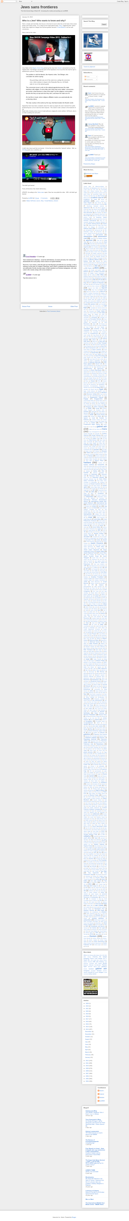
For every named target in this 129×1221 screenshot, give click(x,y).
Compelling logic (90, 1143)
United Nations (94, 894)
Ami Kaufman (95, 219)
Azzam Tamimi (89, 256)
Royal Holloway (101, 796)
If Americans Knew (102, 490)
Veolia (105, 903)
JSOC (85, 585)
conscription (95, 331)
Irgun (99, 509)
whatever (104, 912)
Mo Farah (103, 673)
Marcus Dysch (93, 645)
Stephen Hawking (99, 844)
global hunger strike (100, 441)
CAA (86, 297)
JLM (105, 567)
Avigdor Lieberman (97, 253)
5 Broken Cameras (94, 191)
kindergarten (104, 596)
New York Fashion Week (91, 703)
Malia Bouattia (93, 643)
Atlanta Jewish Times (95, 251)
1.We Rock (102, 188)
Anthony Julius (88, 228)
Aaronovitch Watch (97, 194)
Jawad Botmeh (91, 530)
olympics (86, 724)
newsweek (104, 706)
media (87, 659)
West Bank (100, 910)
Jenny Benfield (93, 124)
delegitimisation (88, 368)
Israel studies (102, 520)
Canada (86, 304)
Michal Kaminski (101, 665)
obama (97, 719)
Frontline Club (103, 421)
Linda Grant (101, 623)
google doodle (102, 444)
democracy (100, 368)
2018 (87, 1016)
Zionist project (97, 944)
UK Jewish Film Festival (99, 887)
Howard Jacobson (95, 484)
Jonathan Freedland (97, 577)
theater (87, 868)
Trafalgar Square (103, 876)
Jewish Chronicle (96, 543)
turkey (97, 879)
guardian (96, 449)
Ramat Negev (101, 777)
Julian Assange (98, 586)
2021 (87, 1008)
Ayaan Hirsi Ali (95, 255)
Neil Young (104, 695)
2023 (87, 1006)
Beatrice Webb (101, 270)
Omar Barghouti (103, 724)
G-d (89, 426)
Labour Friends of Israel (94, 603)
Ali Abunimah (88, 214)
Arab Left (91, 242)
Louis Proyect (92, 634)
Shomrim (103, 821)
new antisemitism (97, 700)
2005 (87, 1078)
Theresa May (87, 869)
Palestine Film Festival (100, 734)
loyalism (85, 635)
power (103, 763)
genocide (97, 433)
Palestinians (100, 744)
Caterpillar (92, 307)
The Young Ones (103, 866)
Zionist (89, 941)
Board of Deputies (98, 282)
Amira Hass (102, 219)
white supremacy (91, 913)
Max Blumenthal (98, 656)
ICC (89, 490)
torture (105, 874)
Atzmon (105, 251)
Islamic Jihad (101, 512)
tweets (103, 879)
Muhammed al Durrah (89, 687)
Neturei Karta (87, 700)
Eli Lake (101, 394)
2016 (87, 1021)
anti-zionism (99, 234)
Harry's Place (99, 460)
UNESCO (91, 890)
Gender (103, 431)
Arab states (92, 243)
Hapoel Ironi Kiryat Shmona (100, 457)
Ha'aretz (60, 68)
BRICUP (102, 291)
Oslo (91, 729)
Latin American (103, 608)
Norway (103, 716)
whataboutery (95, 912)
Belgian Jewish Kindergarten (97, 273)
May (86, 1047)
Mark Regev (95, 648)
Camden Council (101, 299)
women (85, 918)
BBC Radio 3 (104, 266)
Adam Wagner (88, 203)
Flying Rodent (101, 414)
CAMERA (98, 301)
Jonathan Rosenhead (99, 580)
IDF (94, 490)
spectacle (102, 838)
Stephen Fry (87, 844)
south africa (87, 838)
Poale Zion (104, 759)
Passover (99, 745)
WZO (86, 926)
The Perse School (99, 861)
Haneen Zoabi (99, 455)
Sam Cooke (88, 803)
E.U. (99, 381)
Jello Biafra (90, 531)
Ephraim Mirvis (99, 400)
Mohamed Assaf (88, 675)
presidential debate (97, 764)
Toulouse (94, 876)
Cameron (105, 301)
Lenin (103, 615)
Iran (99, 506)
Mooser (87, 681)
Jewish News (103, 553)
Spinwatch (98, 839)
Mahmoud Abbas (94, 640)
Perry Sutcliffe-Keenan (100, 753)
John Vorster (95, 573)
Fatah (91, 413)
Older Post (74, 306)
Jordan (85, 581)
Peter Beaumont (101, 755)
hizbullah (86, 472)
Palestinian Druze (94, 740)
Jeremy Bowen (87, 533)
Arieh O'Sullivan (94, 246)
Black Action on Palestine (99, 281)
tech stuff (100, 857)
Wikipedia (98, 915)
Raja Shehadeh (92, 777)
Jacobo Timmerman (90, 528)
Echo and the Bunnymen (90, 384)
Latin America (94, 608)
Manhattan (86, 645)
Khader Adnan (94, 592)
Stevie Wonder (97, 847)
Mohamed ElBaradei (88, 676)
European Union (100, 410)
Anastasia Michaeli (88, 222)
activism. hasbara (100, 201)
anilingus (93, 227)
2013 (87, 1029)
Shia (95, 820)
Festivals (86, 414)
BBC (96, 266)
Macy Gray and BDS (89, 638)
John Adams (86, 570)
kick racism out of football (91, 596)
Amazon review (88, 217)
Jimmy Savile (87, 567)
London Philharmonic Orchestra (92, 629)
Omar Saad (88, 726)
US (84, 899)
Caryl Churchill (101, 304)
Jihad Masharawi (93, 565)
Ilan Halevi (100, 491)
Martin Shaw (99, 651)
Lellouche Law (96, 615)
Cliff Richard (102, 324)
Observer (104, 719)
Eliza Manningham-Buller (95, 395)
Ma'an (92, 637)
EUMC (90, 408)
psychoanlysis (98, 771)
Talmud (97, 853)
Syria (100, 852)
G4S (94, 426)
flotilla (91, 414)
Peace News (93, 750)
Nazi (85, 694)
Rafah (99, 776)
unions (102, 892)
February (88, 1054)
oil (103, 722)
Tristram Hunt (87, 879)
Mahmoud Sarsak (95, 642)
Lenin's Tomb (87, 616)
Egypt (101, 389)
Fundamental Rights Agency (92, 424)
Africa (94, 207)
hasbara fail (101, 462)
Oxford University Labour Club (97, 731)
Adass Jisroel (91, 204)
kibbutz (103, 594)
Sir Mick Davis (95, 828)
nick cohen (89, 708)
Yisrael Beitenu (103, 931)
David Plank (91, 355)
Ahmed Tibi (96, 209)
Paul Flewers (104, 747)
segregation (99, 810)
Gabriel (102, 1094)
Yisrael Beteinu (61, 27)
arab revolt (98, 242)
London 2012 (98, 626)
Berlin (104, 276)
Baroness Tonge (97, 264)
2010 (87, 1065)
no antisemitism (93, 711)
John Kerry (102, 570)
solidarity (87, 836)
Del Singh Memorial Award (98, 367)
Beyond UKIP (88, 279)
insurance (102, 498)
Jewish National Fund (90, 553)
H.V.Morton (96, 451)
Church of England (93, 320)
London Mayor (101, 627)
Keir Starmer (100, 589)
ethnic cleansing (99, 406)
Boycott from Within (93, 288)
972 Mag (24, 150)
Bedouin (86, 271)
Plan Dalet (90, 759)
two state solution (96, 881)
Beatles (93, 270)
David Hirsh (95, 352)
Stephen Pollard (88, 846)
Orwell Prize (91, 727)
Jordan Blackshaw (95, 581)
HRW (104, 483)
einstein (98, 392)
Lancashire (86, 608)
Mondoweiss (95, 679)
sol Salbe (102, 834)
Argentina (86, 247)
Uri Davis (103, 897)
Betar (93, 278)
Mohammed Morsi (100, 678)
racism (38, 201)
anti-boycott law (98, 230)
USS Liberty (92, 902)
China (103, 314)
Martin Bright (98, 649)
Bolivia (103, 284)
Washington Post (99, 908)
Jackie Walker (96, 527)
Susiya (89, 852)
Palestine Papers (103, 736)
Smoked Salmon (97, 829)
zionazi (85, 936)
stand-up (96, 842)
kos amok (104, 599)
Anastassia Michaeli (100, 222)
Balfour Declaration (98, 258)
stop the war (90, 849)
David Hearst (87, 352)
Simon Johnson (87, 825)
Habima (89, 452)
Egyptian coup (101, 391)
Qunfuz (103, 772)
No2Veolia (87, 713)
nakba (91, 691)
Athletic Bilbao (103, 250)
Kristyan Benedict (97, 600)
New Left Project (93, 702)
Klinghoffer (86, 599)
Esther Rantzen (97, 405)
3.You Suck (95, 189)
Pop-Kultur (93, 763)
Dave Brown (96, 346)
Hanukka (90, 457)
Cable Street (93, 297)
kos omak (87, 600)
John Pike (87, 573)
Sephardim (102, 812)
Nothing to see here (89, 718)
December (88, 1031)
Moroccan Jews (94, 682)
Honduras (102, 482)
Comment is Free (99, 328)
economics (102, 384)
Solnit (95, 836)
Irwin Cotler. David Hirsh (99, 511)
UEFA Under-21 (93, 886)
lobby (101, 624)
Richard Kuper (96, 788)
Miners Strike (96, 670)
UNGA (96, 890)
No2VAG (102, 711)
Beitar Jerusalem (100, 271)
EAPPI (91, 382)
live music (94, 624)
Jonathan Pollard (88, 580)
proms (97, 769)
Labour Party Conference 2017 (98, 605)
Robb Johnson (97, 791)
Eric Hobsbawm (101, 402)
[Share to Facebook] (57, 198)
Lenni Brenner (97, 616)
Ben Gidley (92, 274)
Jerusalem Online (103, 538)
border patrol (87, 286)
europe (97, 408)
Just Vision (102, 588)
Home (50, 306)
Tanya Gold (86, 855)
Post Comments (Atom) (53, 311)
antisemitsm (93, 238)
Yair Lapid (102, 928)
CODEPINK (104, 325)
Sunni (85, 852)
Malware (103, 643)
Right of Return (100, 790)
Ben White (100, 274)
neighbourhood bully (95, 695)
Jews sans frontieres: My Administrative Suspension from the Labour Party (94, 118)
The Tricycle (92, 866)
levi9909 (91, 106)
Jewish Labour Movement (91, 549)
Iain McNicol (86, 488)
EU (84, 408)
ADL (105, 204)
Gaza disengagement (94, 431)
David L (102, 1090)
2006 (87, 1076)
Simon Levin (98, 825)
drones (105, 379)
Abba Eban (92, 195)
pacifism (95, 732)
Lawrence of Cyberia (92, 1190)
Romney (85, 795)
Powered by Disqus (89, 164)
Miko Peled (88, 670)
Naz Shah (103, 692)
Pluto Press (97, 759)
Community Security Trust (98, 330)
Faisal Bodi (93, 411)
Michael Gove (98, 664)
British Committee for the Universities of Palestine (95, 294)
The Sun (101, 864)
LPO (90, 635)
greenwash (92, 448)
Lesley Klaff (104, 618)
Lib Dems (103, 619)
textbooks (86, 860)
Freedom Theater (96, 419)
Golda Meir (102, 443)
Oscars (86, 729)
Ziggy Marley (98, 934)
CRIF (89, 336)
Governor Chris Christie (89, 446)
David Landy (104, 352)
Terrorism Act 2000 (100, 858)
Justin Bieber (87, 589)
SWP (94, 852)
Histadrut (88, 471)
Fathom (97, 413)
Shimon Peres (101, 820)
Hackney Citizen (103, 452)
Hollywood (86, 474)
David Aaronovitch (91, 348)
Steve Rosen (104, 846)
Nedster (102, 1097)
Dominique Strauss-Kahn (99, 374)
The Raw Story (99, 863)
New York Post (101, 703)
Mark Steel (102, 648)
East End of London (100, 382)
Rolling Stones (101, 793)
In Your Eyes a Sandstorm (100, 495)
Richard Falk (87, 788)
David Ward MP (93, 359)
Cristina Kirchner (97, 336)
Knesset (92, 599)
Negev (86, 695)
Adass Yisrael (99, 204)
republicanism (87, 782)
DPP (99, 378)
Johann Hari (102, 569)
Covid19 (103, 333)
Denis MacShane (96, 370)
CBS (85, 309)
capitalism (93, 304)
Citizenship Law (96, 322)
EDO (104, 387)
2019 (87, 1013)
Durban (93, 381)
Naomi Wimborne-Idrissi (101, 690)
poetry (87, 761)
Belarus (85, 273)
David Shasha (87, 357)
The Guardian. (89, 861)
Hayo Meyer (102, 467)
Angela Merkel (92, 225)
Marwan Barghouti (94, 653)
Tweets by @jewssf (89, 66)
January (87, 1057)
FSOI (87, 422)
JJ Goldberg (95, 567)
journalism (102, 583)
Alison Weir (87, 215)
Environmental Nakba (89, 400)
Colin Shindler (100, 327)
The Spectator (93, 864)
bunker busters (103, 296)
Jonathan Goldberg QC (99, 578)
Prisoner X (93, 766)
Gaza (104, 429)
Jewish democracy (88, 546)
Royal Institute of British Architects (92, 798)
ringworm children (88, 791)
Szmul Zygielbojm (89, 853)
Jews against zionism (100, 561)
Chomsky (86, 316)
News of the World (88, 706)
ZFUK (91, 934)
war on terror (94, 907)
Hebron (85, 469)
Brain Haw (94, 289)
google (95, 445)
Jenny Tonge (102, 531)
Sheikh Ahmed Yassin (102, 818)
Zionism (56, 201)
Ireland (95, 508)
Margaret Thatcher (90, 646)
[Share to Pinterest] (58, 198)
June (86, 1044)
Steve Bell (96, 846)
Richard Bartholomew (100, 787)
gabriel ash (102, 426)
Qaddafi (91, 772)
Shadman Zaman (100, 817)
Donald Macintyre (88, 376)
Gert (89, 93)
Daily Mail (102, 341)
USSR (98, 902)
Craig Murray (96, 335)
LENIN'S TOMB (90, 1170)
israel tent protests (88, 522)
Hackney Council (89, 454)
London (91, 626)
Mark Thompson (88, 649)
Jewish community (88, 545)
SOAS (103, 831)
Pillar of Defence (87, 758)
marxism (103, 653)
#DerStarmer (87, 188)
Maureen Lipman (103, 654)
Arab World (99, 243)
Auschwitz (88, 253)
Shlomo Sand (96, 821)
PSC (91, 771)
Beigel (91, 271)
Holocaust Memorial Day (90, 479)
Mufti (104, 686)
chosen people (95, 315)
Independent (89, 496)
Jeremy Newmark (89, 535)
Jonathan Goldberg (88, 578)
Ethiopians (88, 406)
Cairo (99, 297)
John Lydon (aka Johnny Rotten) (91, 572)
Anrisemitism (101, 227)
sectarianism (86, 810)
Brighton (103, 293)
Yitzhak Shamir (89, 932)
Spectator (86, 839)
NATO (97, 692)
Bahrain (85, 258)
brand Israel (103, 290)
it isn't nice (94, 525)
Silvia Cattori (87, 823)
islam (94, 512)
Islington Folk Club (100, 514)
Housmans (86, 483)
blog (37, 68)
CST (99, 338)
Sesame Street (87, 814)
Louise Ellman (102, 633)
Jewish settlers (101, 554)
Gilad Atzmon (93, 440)
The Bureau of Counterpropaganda (92, 1140)
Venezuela (98, 903)
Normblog (87, 716)
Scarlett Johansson (94, 807)
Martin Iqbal (91, 651)
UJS (86, 887)
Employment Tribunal (96, 397)
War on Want (102, 907)
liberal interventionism (93, 621)
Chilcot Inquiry (87, 314)
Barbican (98, 261)
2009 (87, 1068)
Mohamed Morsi (101, 676)
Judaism (101, 585)
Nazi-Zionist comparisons (96, 694)
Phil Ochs (103, 756)
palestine (87, 734)
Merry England (88, 664)
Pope (99, 763)
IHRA (86, 492)
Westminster (86, 912)
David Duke (93, 351)
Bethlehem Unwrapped (101, 278)
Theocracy (93, 868)
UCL (85, 884)
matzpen (95, 654)
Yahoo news (40, 192)
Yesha (105, 929)
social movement (94, 832)
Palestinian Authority (90, 739)
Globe (85, 443)
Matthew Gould (87, 654)
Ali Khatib (95, 214)
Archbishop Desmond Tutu (91, 245)
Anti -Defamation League (101, 228)
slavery (89, 829)
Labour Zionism (88, 607)
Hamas (90, 456)
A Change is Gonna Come (99, 192)
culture (94, 339)
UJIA (106, 886)
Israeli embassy (101, 524)
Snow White (96, 831)
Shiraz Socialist (87, 821)
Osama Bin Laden (101, 727)
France (99, 416)
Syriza (105, 852)
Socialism (102, 832)
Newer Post (26, 306)
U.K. (91, 882)
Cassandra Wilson (88, 306)
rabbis (99, 774)
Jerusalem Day (96, 536)
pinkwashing (96, 758)
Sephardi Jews (93, 812)
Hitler (103, 471)
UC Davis (102, 882)
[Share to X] (55, 198)
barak (103, 259)
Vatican (91, 903)
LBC (101, 611)
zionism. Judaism (93, 940)
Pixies (85, 759)
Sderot (103, 809)
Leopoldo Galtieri (95, 618)
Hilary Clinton (104, 469)
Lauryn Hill (92, 610)
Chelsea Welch (92, 312)
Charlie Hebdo (101, 311)
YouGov (103, 932)
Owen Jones (102, 729)
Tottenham (87, 876)
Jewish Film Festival (89, 548)
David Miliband (98, 354)
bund (96, 296)
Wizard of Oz (97, 916)
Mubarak (87, 686)
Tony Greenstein (93, 873)
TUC (93, 879)
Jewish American (90, 541)
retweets (103, 784)
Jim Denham (102, 565)
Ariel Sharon (103, 247)
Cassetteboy (98, 306)
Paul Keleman (88, 748)
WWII (105, 924)
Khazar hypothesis (88, 594)
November (88, 1034)
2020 (87, 1011)
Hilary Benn (96, 469)
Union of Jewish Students (90, 892)
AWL (89, 255)
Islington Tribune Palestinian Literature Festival (94, 515)
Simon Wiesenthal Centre (99, 826)
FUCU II (101, 422)
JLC (101, 567)
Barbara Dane (88, 261)
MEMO (105, 662)
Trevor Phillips (89, 877)
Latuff (86, 610)
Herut (90, 469)
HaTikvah (33, 201)
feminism (103, 413)
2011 (87, 1063)
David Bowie (87, 349)
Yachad (85, 927)
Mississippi (91, 671)
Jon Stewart (88, 575)
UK (91, 887)
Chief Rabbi (101, 312)
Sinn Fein (87, 828)
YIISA (86, 931)
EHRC (85, 392)
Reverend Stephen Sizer (90, 785)
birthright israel (88, 281)
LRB (94, 635)
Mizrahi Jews (92, 673)
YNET (96, 932)
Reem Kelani (94, 780)
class (94, 324)
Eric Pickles (86, 403)
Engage (86, 399)
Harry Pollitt (89, 460)
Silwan (93, 823)
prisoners (101, 766)
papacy (93, 745)
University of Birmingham (98, 895)
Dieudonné (94, 373)
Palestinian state (88, 744)
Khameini (103, 592)
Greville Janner (101, 448)
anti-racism (100, 233)
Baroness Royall (87, 264)
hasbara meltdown (89, 464)
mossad (104, 684)
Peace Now (102, 750)
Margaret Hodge (103, 645)
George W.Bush (92, 436)
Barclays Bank (101, 262)
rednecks (86, 780)
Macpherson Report (100, 637)
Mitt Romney (101, 671)
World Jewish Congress (99, 920)
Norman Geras (103, 714)
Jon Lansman (103, 573)
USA (100, 900)
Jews (101, 559)
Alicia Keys (102, 214)
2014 (87, 1026)
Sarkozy (100, 806)
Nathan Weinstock (89, 692)
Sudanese (102, 850)
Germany (88, 438)
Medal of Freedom (102, 657)
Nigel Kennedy (101, 710)
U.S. (95, 882)
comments (86, 330)
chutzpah (103, 320)
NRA (99, 718)
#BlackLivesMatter (99, 186)
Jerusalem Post (89, 540)
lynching (87, 637)
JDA (104, 530)
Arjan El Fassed (89, 248)
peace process (88, 752)
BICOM (101, 279)
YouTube (86, 934)
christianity (94, 317)
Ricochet (92, 790)
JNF (86, 569)
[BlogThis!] (53, 198)
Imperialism (87, 495)
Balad (28, 201)
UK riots (98, 889)
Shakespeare (87, 818)
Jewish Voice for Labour (98, 557)
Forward (93, 416)
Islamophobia (88, 514)
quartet (97, 772)
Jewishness (94, 559)
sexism (91, 817)
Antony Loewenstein (92, 1131)
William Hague (88, 916)
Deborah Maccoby (95, 362)
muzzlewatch (97, 689)
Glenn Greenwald (88, 441)
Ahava (89, 209)
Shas (60, 25)
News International (100, 705)
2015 (87, 1024)
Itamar (101, 525)
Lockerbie (86, 626)
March (87, 1052)
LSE (98, 635)
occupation (89, 721)
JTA (92, 585)
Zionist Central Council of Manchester (92, 943)
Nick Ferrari (98, 708)
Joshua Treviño (94, 583)
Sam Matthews (103, 803)
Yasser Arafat (87, 929)
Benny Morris (97, 276)
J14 (89, 527)
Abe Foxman (101, 195)
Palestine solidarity (91, 737)
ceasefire (90, 309)
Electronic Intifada (92, 394)
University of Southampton (91, 897)
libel (84, 621)
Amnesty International (90, 220)
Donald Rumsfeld (98, 376)
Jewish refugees (90, 554)
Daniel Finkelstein (101, 344)
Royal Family (91, 796)
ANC (85, 223)
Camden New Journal (89, 301)
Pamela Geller (87, 745)
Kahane (93, 589)
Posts (88, 76)
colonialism (87, 328)
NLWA (85, 711)
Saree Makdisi (91, 806)
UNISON (86, 894)
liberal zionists (103, 621)
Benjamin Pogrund (88, 276)
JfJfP (85, 566)
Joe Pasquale (94, 569)
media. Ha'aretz (97, 659)
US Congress (94, 900)
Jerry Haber (101, 535)
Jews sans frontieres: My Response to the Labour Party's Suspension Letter (94, 100)
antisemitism (88, 236)
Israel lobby (96, 519)
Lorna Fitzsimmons (98, 632)
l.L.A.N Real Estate (91, 602)
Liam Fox (97, 619)
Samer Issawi (88, 804)
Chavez (85, 312)
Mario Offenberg (101, 646)
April (86, 1049)
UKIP (104, 889)
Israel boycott (87, 519)
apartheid (89, 240)
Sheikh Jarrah (88, 820)
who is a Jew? (101, 913)
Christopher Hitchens (96, 319)
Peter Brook (86, 756)
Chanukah (91, 311)
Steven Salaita (88, 847)
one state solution (98, 726)
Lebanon (102, 613)
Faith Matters (102, 411)
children (96, 314)
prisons (86, 767)
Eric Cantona (92, 402)
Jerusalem (87, 536)
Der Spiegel (103, 957)
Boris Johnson (95, 286)
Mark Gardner (87, 648)
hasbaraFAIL (101, 464)
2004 (87, 1081)
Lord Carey (104, 630)
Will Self (105, 915)
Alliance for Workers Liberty (98, 215)
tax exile (103, 855)
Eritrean (93, 403)
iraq (106, 506)
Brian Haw (88, 291)
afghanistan (87, 207)
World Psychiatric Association (91, 921)
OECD (98, 722)
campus (103, 302)
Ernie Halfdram (101, 403)
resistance (104, 782)
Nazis (105, 694)
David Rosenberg (100, 355)
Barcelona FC (93, 262)
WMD (104, 916)
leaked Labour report (93, 613)
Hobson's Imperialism (98, 472)
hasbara (87, 462)
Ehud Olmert (91, 392)
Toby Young (95, 871)
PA (84, 732)
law (99, 610)
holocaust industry (98, 477)
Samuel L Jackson (97, 804)
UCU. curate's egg (100, 884)
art (106, 248)
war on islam (86, 907)
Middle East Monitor (89, 667)
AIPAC (103, 209)
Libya (87, 623)
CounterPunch (94, 333)
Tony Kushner (98, 874)
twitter (85, 881)
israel (90, 517)
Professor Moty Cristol (89, 769)
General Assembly (88, 433)
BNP (90, 282)
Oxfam (85, 730)
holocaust (94, 474)
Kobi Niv (98, 599)
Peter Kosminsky (95, 756)
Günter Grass (88, 451)
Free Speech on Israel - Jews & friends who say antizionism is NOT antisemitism (95, 1150)
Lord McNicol (88, 632)
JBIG (99, 530)
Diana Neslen (87, 373)
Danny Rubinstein (88, 346)
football (86, 416)
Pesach (85, 755)
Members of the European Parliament (92, 662)
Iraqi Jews (89, 507)
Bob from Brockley (95, 284)
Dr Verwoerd (90, 379)
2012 (87, 1060)
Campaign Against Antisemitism (92, 302)
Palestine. (102, 737)
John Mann (104, 572)
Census (97, 309)
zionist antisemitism (99, 941)
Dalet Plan (88, 344)
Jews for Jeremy (88, 562)
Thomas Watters (96, 869)
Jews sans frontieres (39, 7)
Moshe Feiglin (97, 684)
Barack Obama (94, 259)
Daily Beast (87, 341)
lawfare (91, 611)
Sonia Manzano (101, 836)
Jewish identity (101, 548)
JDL (85, 532)
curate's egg (102, 339)
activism (87, 201)
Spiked (92, 839)
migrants (99, 667)
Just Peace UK (93, 588)
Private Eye (93, 767)
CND (94, 325)
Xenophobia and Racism (98, 926)
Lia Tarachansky (89, 619)
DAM (93, 344)
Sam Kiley (95, 803)
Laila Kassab (102, 607)
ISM (84, 517)
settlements (96, 814)
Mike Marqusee (102, 668)
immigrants (101, 493)
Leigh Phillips (87, 615)
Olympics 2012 (94, 724)
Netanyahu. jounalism (99, 698)
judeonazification (87, 586)
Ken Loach (96, 591)
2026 (87, 1003)
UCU (90, 884)
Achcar (102, 199)
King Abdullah (98, 597)
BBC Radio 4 (88, 268)
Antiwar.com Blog (91, 1111)
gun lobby (104, 449)
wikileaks (91, 915)
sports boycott (96, 841)
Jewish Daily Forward (100, 545)
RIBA (91, 787)
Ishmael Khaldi (87, 512)
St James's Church (88, 842)
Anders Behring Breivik (94, 223)
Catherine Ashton (101, 307)
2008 (87, 1071)
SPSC (103, 841)
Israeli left (86, 525)
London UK (96, 630)
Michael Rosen (92, 665)
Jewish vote (86, 559)
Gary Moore (97, 429)
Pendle (90, 753)
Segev (93, 810)
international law (102, 503)
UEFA (85, 886)
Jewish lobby (100, 551)
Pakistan (102, 732)
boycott (104, 286)
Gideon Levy (96, 438)
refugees (103, 780)
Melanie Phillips (100, 660)
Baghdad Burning (100, 256)
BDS (97, 268)
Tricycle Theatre (100, 877)
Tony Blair (104, 871)
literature (86, 624)
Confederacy (87, 331)
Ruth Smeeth (92, 801)
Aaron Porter (87, 194)
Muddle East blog (97, 686)
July (86, 1042)
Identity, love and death (92, 1171)
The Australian (93, 860)
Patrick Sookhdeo (94, 747)
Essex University (88, 405)
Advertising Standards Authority (95, 206)
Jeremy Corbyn (99, 533)
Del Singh (98, 365)
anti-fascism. (99, 231)
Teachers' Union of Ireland (90, 857)
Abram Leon (86, 197)
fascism (86, 413)
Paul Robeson (97, 748)
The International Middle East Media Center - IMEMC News (95, 1203)
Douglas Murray (92, 378)
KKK (104, 597)
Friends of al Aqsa (93, 421)
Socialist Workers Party (90, 834)
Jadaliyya (99, 528)
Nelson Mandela (90, 697)
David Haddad (101, 351)
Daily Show (93, 343)
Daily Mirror (86, 343)
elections (104, 392)
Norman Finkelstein (89, 714)
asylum (96, 250)
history (95, 471)
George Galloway (96, 435)
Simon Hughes (101, 823)
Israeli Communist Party (89, 524)
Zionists (105, 944)
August (87, 1039)
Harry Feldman (103, 459)
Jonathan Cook (96, 575)
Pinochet (103, 758)
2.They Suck (87, 189)
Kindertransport (88, 597)
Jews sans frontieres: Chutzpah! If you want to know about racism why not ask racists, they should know (95, 159)
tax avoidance (95, 855)
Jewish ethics (100, 546)
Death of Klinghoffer (95, 360)
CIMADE (86, 322)
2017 (87, 1019)
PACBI (89, 732)
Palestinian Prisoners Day (99, 742)
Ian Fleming (100, 488)
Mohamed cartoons (99, 675)
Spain (96, 838)
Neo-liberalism (101, 697)
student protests (100, 849)
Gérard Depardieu (102, 436)
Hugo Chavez (96, 485)
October (87, 1036)
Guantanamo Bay (88, 449)
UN (84, 890)
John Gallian (95, 570)
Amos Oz (102, 220)
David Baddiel (101, 347)
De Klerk (101, 359)
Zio (104, 934)
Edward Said (94, 389)
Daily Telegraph (102, 343)
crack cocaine (87, 335)
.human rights (87, 186)
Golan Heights (92, 443)
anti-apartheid (89, 230)
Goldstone (87, 445)
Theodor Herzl (101, 868)
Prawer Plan (87, 764)
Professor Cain (101, 767)
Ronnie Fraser (94, 795)
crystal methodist (92, 338)
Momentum (87, 679)
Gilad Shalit (102, 440)
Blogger (74, 1217)
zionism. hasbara (97, 938)
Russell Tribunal (97, 799)
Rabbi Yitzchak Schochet (90, 774)
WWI (101, 924)
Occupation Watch (100, 721)
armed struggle (99, 248)
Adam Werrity (98, 202)
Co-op (98, 325)
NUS (92, 719)
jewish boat (99, 541)
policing (99, 761)
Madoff (98, 638)
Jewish (105, 540)
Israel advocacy (101, 517)
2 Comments (44, 198)
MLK (98, 673)
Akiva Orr (94, 211)
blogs (85, 282)
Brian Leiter (95, 291)
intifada (94, 506)
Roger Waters (92, 793)
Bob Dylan (86, 284)
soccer (85, 832)
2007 (87, 1073)
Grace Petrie (101, 446)
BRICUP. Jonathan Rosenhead (91, 293)
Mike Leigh (93, 668)
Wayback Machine (89, 910)
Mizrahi (85, 673)
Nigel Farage (93, 710)
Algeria (105, 212)
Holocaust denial (94, 476)
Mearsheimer (93, 657)
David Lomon (89, 354)
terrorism (91, 858)
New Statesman (103, 702)
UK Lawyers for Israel (89, 889)
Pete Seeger (92, 755)
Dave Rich (104, 346)
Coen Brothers (90, 327)
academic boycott (97, 197)
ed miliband (98, 387)
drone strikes (98, 379)
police (93, 761)
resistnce (88, 784)
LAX (96, 611)
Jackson (105, 527)
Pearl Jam (98, 752)
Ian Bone (93, 488)
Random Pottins (87, 779)
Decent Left (98, 364)
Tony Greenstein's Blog (93, 1119)
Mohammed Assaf (88, 678)
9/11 (90, 192)
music (98, 687)
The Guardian (102, 860)
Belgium (85, 274)
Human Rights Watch (95, 487)
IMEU (92, 493)
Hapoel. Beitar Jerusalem (91, 459)
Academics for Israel (90, 199)
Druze (87, 381)
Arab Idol (99, 240)
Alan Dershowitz (88, 212)
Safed (105, 801)
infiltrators (93, 498)
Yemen (100, 929)
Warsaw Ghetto (87, 908)
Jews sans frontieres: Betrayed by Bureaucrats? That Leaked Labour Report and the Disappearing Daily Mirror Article (94, 148)
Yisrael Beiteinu (48, 201)
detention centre (101, 371)
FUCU (93, 422)
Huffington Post (87, 485)
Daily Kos (95, 341)
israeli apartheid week (100, 522)
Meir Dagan (91, 660)
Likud (93, 622)
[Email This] (51, 198)
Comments (89, 79)
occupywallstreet (88, 723)
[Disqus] (50, 228)
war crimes (99, 905)
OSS (96, 729)
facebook (86, 411)
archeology (102, 245)
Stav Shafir (102, 842)
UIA (101, 886)
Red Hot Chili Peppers (99, 779)
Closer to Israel (87, 325)
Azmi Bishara (104, 255)
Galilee (90, 429)
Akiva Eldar (86, 211)
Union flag (102, 890)
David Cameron (96, 349)
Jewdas (98, 540)
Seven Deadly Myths (93, 815)
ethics (105, 405)
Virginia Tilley (90, 905)
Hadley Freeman (99, 454)
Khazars (97, 594)
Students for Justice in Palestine (91, 850)
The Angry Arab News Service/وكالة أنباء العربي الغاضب (95, 1160)
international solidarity (91, 504)
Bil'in (106, 279)
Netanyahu (87, 699)
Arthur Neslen (90, 250)
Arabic (105, 243)
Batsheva (90, 266)
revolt (99, 785)
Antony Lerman (102, 238)
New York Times (88, 705)
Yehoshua (94, 929)
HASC (85, 466)
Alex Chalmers (98, 212)
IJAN (92, 492)
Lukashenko (104, 635)
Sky (101, 828)
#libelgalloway (95, 188)
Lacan (96, 607)
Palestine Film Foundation (91, 736)
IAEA (104, 487)
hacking (95, 452)
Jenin (96, 531)
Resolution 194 (96, 784)
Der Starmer (92, 371)
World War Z (99, 923)
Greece (85, 448)
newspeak (97, 706)
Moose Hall (104, 679)
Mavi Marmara (88, 656)
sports (89, 841)
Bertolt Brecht (87, 278)
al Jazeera (102, 211)
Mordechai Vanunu (96, 681)
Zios (86, 946)
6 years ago (96, 160)
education (86, 389)
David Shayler (97, 357)
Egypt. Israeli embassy (89, 391)
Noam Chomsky (99, 713)
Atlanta (86, 251)
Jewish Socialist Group (91, 556)
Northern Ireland (96, 716)
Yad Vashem (93, 928)
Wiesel (85, 915)
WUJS (96, 924)
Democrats (86, 370)
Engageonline (98, 399)
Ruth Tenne (99, 801)
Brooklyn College (89, 296)
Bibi (94, 279)
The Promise (91, 863)
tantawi (103, 853)
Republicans (95, 782)
